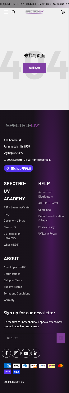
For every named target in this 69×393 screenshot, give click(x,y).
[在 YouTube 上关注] (26, 353)
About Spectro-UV (14, 267)
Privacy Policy (46, 227)
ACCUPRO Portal (48, 203)
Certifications (12, 273)
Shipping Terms (13, 280)
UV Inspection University (12, 236)
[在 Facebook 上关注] (6, 353)
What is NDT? (12, 244)
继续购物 (34, 67)
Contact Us (44, 209)
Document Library (14, 220)
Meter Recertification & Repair (51, 218)
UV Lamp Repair (47, 233)
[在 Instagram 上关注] (16, 353)
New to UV (10, 227)
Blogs (7, 214)
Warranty (9, 300)
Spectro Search (13, 286)
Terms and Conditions (17, 293)
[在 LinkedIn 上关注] (35, 353)
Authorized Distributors (45, 194)
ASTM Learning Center (17, 207)
